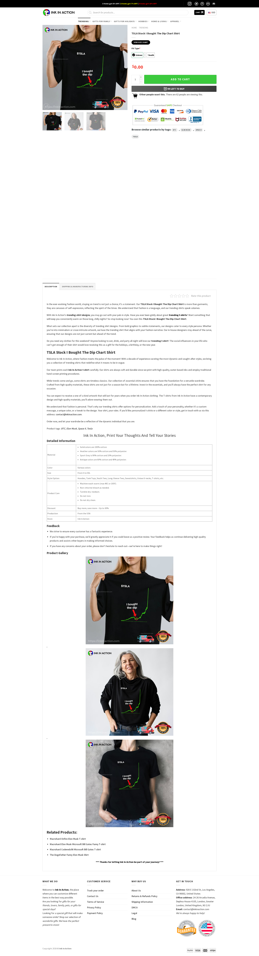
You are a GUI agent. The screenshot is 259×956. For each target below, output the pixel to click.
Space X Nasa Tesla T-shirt (54, 268)
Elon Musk (186, 130)
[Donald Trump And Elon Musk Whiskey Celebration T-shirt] (63, 179)
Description (51, 286)
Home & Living (159, 21)
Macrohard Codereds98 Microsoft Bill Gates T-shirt (75, 849)
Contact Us (92, 896)
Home (134, 27)
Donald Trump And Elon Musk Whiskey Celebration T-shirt (60, 208)
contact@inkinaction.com (69, 414)
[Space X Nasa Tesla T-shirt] (63, 241)
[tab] (50, 286)
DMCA (135, 907)
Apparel (174, 21)
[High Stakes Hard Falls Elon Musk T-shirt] (195, 179)
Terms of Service (95, 901)
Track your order (95, 890)
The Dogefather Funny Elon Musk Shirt (69, 854)
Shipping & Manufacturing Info (77, 286)
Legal (134, 913)
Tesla (135, 137)
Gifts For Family (101, 21)
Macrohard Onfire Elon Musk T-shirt (68, 838)
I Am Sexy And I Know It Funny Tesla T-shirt (107, 207)
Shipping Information (142, 901)
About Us (136, 890)
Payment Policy (95, 913)
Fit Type (136, 48)
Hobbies (142, 21)
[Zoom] (46, 106)
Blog (134, 918)
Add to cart (180, 79)
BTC (174, 130)
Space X (199, 130)
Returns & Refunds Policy (144, 896)
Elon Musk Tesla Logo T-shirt (144, 207)
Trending (83, 21)
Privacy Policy (94, 907)
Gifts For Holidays (124, 21)
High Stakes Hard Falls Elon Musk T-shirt (194, 207)
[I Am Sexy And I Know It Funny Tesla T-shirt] (107, 179)
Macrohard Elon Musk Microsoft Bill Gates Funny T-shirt (78, 844)
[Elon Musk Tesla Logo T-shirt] (151, 179)
